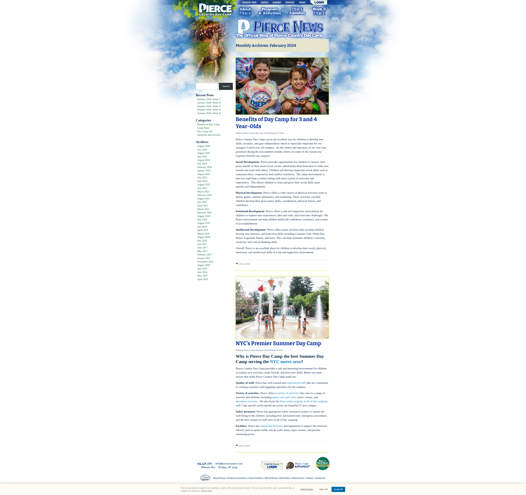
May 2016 (202, 275)
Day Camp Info (205, 131)
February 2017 (204, 254)
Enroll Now (284, 478)
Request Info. (298, 478)
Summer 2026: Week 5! (209, 106)
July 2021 (202, 202)
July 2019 (202, 226)
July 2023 (202, 177)
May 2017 (202, 251)
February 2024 (204, 167)
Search (226, 86)
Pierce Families (255, 478)
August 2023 (203, 174)
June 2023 (202, 181)
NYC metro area (285, 361)
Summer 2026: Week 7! (209, 99)
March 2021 (203, 209)
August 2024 (203, 160)
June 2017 (202, 247)
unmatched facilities (271, 425)
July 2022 (202, 188)
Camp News (203, 127)
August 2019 (203, 223)
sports (275, 397)
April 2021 (202, 205)
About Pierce (219, 478)
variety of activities (288, 393)
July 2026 (202, 149)
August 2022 (203, 184)
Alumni (309, 478)
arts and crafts (288, 397)
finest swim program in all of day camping (303, 401)
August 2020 (203, 216)
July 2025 (202, 156)
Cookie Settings (306, 489)
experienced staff (296, 382)
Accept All (338, 489)
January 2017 (204, 258)
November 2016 (205, 261)
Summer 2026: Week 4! (209, 109)
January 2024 (204, 170)
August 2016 (203, 265)
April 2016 (202, 279)
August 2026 (203, 146)
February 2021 (204, 212)
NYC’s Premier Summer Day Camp (278, 343)
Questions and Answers (209, 134)
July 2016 (202, 268)
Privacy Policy (207, 491)
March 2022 (203, 191)
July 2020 (202, 219)
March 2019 (203, 233)
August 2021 (203, 198)
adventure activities (247, 401)
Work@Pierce (271, 478)
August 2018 (203, 237)
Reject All (323, 489)
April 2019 (202, 230)
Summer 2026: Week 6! (209, 102)
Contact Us (320, 478)
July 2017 (202, 244)
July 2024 (202, 163)
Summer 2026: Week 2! (209, 113)
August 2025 (203, 153)
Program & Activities (236, 478)
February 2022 (204, 195)
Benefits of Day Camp (208, 124)
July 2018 (202, 240)
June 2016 (202, 272)
